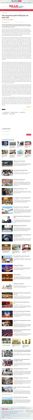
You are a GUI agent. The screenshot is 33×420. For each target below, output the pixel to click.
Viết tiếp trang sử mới (20, 147)
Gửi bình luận (28, 134)
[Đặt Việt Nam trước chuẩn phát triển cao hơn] (7, 305)
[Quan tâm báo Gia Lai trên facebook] (12, 1)
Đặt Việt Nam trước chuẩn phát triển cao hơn (21, 303)
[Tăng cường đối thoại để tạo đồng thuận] (7, 259)
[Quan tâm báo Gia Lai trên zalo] (13, 1)
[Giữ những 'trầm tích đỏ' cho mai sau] (7, 381)
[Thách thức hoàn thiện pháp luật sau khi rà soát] (7, 323)
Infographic (29, 2)
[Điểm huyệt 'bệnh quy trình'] (16, 341)
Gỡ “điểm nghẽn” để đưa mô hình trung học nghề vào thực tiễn (21, 360)
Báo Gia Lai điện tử (16, 6)
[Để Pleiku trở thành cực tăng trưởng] (7, 400)
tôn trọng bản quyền (6, 112)
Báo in (10, 2)
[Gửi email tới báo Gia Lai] (17, 1)
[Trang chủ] (3, 10)
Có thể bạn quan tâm (8, 139)
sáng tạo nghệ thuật (5, 113)
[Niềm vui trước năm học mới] (7, 182)
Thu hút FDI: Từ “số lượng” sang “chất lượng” (25, 346)
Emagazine (24, 2)
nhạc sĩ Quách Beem (22, 112)
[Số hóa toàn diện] (7, 277)
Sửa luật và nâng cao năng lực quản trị (12, 147)
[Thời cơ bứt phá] (5, 143)
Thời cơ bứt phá (4, 146)
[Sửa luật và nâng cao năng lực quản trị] (12, 143)
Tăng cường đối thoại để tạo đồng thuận (21, 256)
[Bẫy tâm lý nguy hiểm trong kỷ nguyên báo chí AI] (7, 219)
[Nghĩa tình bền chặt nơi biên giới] (7, 228)
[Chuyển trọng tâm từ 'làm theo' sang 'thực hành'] (7, 390)
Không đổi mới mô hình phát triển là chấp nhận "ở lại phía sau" (21, 330)
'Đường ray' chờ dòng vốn (18, 283)
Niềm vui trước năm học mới (19, 179)
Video (3, 2)
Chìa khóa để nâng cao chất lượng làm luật (6, 251)
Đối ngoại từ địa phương (18, 265)
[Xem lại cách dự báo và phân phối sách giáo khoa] (28, 152)
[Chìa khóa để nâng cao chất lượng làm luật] (6, 247)
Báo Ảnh (7, 2)
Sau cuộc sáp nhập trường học (20, 155)
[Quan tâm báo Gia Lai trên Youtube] (15, 1)
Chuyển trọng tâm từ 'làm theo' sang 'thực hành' (21, 388)
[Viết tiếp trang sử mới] (20, 143)
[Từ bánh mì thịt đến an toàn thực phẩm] (5, 152)
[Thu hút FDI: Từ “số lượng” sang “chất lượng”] (26, 341)
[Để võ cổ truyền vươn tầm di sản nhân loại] (7, 314)
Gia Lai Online (6, 409)
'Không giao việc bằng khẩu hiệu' (26, 251)
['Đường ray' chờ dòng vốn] (7, 286)
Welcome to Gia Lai (19, 2)
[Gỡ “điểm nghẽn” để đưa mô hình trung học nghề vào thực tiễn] (7, 362)
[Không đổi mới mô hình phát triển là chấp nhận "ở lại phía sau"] (7, 332)
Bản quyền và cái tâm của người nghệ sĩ (21, 207)
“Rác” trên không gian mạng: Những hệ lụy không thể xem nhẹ (22, 235)
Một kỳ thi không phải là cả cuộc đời (20, 368)
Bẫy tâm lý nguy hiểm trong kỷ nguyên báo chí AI (22, 217)
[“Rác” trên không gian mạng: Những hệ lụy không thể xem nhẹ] (7, 237)
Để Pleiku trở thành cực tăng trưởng (20, 397)
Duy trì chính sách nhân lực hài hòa (20, 170)
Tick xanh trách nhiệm (6, 345)
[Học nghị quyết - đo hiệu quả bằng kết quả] (7, 201)
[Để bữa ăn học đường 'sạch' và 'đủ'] (7, 191)
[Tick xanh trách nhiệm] (6, 341)
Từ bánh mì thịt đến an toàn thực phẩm (4, 156)
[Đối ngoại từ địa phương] (7, 268)
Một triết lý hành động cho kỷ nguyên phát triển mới (22, 293)
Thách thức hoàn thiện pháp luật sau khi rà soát (22, 321)
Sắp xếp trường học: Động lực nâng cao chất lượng (16, 252)
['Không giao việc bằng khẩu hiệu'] (26, 247)
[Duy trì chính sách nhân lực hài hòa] (7, 173)
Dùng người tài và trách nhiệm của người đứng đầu (12, 156)
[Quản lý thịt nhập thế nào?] (28, 143)
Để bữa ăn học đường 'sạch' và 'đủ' (20, 188)
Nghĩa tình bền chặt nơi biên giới (20, 225)
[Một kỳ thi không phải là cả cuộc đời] (7, 371)
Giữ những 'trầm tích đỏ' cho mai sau (20, 377)
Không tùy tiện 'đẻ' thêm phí (19, 161)
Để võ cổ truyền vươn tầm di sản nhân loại (21, 311)
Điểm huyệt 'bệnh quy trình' (16, 346)
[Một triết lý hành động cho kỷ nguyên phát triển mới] (7, 296)
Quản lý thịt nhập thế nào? (27, 147)
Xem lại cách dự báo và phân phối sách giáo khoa (28, 156)
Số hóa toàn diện (16, 274)
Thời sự (14, 352)
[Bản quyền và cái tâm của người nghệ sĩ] (7, 210)
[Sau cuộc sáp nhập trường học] (20, 152)
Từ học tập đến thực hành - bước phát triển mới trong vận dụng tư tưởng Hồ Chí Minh (22, 351)
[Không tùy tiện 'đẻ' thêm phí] (7, 164)
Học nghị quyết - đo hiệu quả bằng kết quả (21, 197)
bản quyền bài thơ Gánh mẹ (14, 112)
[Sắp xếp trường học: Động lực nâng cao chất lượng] (16, 247)
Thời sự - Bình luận (4, 12)
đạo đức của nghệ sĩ (12, 113)
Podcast (14, 2)
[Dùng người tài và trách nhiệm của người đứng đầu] (12, 152)
